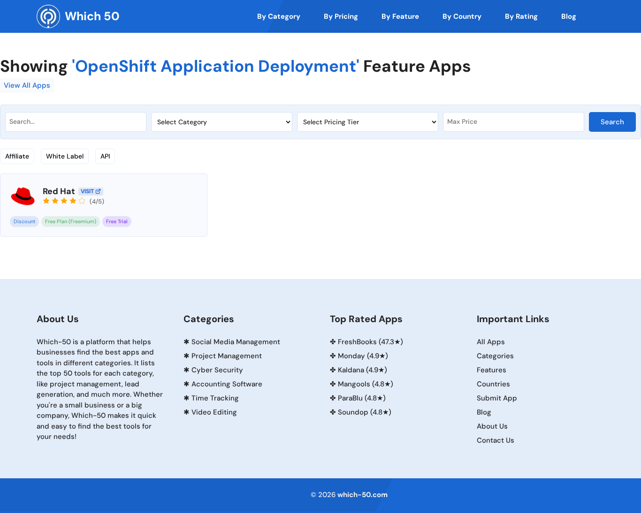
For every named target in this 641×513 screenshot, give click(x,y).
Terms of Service (282, 493)
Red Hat (59, 191)
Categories (495, 356)
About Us (492, 426)
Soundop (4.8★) (364, 412)
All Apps (491, 342)
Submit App (497, 398)
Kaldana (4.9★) (362, 370)
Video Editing (214, 412)
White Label (65, 156)
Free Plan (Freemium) (70, 221)
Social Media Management (235, 342)
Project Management (226, 356)
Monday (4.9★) (363, 356)
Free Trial (117, 221)
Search (612, 122)
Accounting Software (226, 384)
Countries (493, 384)
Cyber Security (217, 370)
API (105, 156)
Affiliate (17, 156)
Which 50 (92, 16)
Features (491, 370)
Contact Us (495, 440)
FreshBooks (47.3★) (370, 342)
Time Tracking (215, 398)
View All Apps (27, 85)
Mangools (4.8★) (365, 384)
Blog (484, 412)
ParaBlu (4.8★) (362, 398)
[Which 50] (48, 16)
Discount (24, 221)
